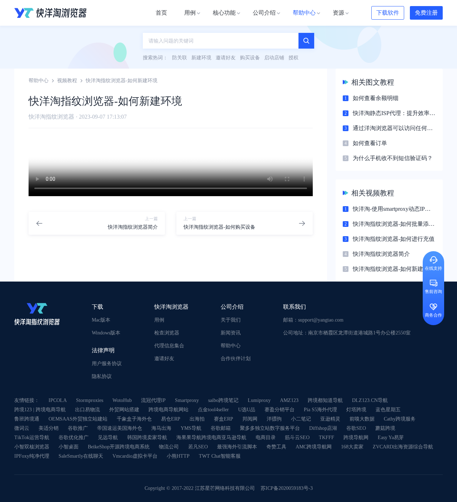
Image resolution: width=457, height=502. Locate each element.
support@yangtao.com (320, 320)
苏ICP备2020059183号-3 (287, 488)
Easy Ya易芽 (391, 437)
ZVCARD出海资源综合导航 (403, 446)
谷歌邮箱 (221, 428)
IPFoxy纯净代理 (31, 456)
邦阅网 (249, 419)
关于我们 (231, 320)
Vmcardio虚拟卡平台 (134, 456)
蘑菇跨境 (385, 428)
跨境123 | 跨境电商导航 (40, 409)
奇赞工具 (276, 446)
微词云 (21, 428)
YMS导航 (191, 428)
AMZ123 (289, 400)
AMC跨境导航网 (314, 446)
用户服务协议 (107, 363)
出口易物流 (87, 409)
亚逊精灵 (330, 419)
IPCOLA (58, 400)
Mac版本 (101, 320)
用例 (159, 320)
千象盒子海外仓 (134, 419)
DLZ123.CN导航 (370, 400)
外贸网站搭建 (124, 409)
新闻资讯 (231, 333)
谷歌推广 (78, 428)
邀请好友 (164, 358)
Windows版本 (106, 333)
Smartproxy (187, 400)
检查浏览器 (166, 333)
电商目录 (266, 437)
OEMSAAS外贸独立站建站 (78, 419)
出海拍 (197, 419)
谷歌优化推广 (74, 437)
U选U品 (246, 409)
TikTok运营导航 (31, 437)
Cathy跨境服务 (400, 419)
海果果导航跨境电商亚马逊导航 (211, 437)
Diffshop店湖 (323, 428)
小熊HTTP (178, 456)
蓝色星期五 (388, 409)
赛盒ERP (223, 419)
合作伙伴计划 (236, 358)
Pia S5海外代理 (320, 409)
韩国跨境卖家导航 (147, 437)
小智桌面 (69, 446)
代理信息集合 (169, 345)
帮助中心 (39, 80)
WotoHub (122, 400)
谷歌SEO (356, 428)
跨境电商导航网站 (169, 409)
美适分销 (49, 428)
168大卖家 (352, 446)
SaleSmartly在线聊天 (81, 456)
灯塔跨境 (356, 409)
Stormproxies (89, 400)
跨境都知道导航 (325, 400)
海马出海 (161, 428)
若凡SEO (198, 446)
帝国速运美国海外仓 (119, 428)
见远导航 (108, 437)
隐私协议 (102, 376)
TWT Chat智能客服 (220, 456)
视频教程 (67, 80)
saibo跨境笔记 (223, 400)
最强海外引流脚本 (237, 446)
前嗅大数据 (362, 419)
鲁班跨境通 (26, 419)
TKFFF (326, 437)
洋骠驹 (274, 419)
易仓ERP (170, 419)
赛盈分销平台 (280, 409)
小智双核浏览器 (31, 446)
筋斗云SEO (297, 437)
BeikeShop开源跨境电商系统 (119, 446)
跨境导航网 (355, 437)
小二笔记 (301, 419)
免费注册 (426, 13)
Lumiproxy (259, 400)
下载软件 (387, 13)
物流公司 (169, 446)
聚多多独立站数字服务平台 (270, 428)
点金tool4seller (213, 409)
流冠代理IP (153, 400)
